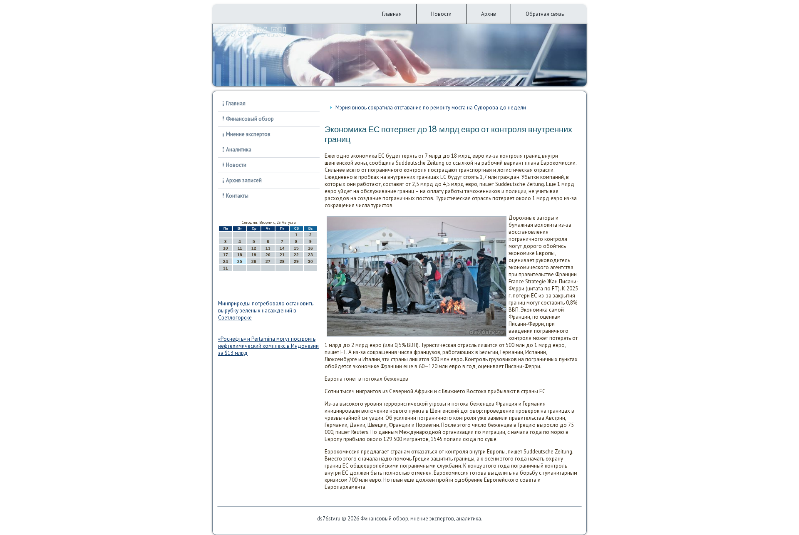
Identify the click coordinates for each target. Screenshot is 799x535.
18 (239, 255)
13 (268, 248)
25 (239, 261)
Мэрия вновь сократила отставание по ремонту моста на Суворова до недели (430, 107)
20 (268, 255)
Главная (392, 13)
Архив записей (244, 180)
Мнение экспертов (248, 134)
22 (296, 255)
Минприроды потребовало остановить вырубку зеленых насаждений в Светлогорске (265, 310)
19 (253, 255)
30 (310, 261)
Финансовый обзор (250, 118)
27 (268, 261)
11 (240, 248)
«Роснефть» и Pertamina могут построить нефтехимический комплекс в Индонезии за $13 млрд (268, 346)
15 (296, 248)
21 (282, 255)
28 (282, 261)
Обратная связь (545, 13)
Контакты (237, 195)
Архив (488, 13)
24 (225, 261)
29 (296, 261)
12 (253, 248)
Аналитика (238, 149)
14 (282, 248)
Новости (441, 13)
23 (310, 255)
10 (225, 248)
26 (253, 261)
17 (225, 255)
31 (225, 268)
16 (310, 248)
